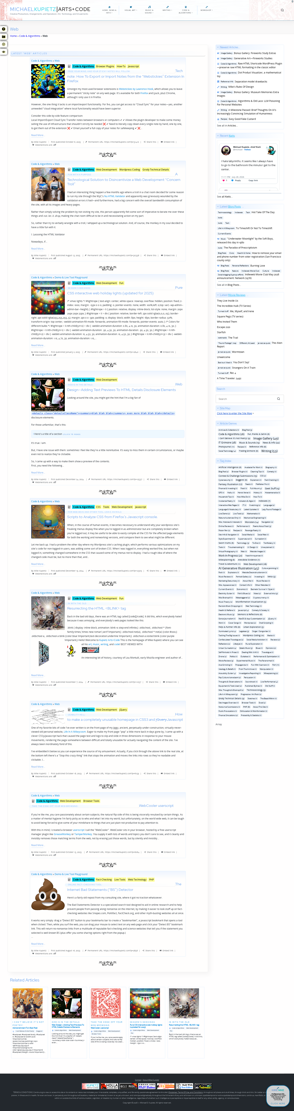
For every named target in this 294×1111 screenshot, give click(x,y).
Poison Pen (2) (224, 530)
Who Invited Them (227, 321)
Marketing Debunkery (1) (229, 581)
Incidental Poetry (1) (227, 501)
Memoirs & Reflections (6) (250, 614)
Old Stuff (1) (270, 686)
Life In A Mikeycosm (75, 731)
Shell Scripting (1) (266, 623)
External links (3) (271, 593)
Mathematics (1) (253, 513)
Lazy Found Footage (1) (271, 509)
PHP (151, 879)
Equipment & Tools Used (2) (230, 686)
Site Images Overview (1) (229, 702)
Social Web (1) (263, 534)
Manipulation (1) (266, 669)
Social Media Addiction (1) (257, 639)
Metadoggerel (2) (243, 597)
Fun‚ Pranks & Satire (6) (259, 434)
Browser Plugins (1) (239, 471)
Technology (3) (243, 543)
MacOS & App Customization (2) (252, 618)
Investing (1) (259, 576)
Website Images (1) (257, 551)
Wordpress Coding (129, 169)
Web (57, 60)
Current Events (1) (226, 589)
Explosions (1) (233, 572)
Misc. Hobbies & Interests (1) (230, 522)
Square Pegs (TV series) (230, 316)
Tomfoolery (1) (269, 543)
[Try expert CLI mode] (128, 1086)
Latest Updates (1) (251, 509)
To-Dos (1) (256, 543)
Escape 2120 (223, 327)
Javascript (133, 66)
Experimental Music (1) (246, 660)
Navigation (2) (267, 522)
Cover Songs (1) (234, 623)
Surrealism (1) (260, 538)
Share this (151, 141)
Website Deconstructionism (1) (254, 572)
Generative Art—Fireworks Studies (246, 58)
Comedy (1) (271, 471)
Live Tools (119, 879)
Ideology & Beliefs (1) (227, 669)
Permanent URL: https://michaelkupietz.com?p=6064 (114, 852)
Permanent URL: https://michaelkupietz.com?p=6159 (114, 773)
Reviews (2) (275, 639)
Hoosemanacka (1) (272, 492)
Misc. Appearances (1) (227, 585)
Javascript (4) (243, 610)
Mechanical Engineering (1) (255, 517)
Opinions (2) (271, 648)
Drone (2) (223, 656)
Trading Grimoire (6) (248, 450)
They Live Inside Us (227, 300)
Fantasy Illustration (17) (230, 484)
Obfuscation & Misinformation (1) (253, 711)
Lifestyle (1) (237, 644)
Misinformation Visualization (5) (251, 601)
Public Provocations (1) (228, 711)
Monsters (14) (251, 521)
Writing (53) (269, 450)
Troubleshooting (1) (236, 547)
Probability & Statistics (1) (251, 715)
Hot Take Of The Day (246, 212)
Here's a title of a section (48, 434)
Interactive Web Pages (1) (229, 505)
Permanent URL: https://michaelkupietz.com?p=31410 (113, 141)
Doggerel (39, 1031)
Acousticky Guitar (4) (227, 673)
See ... (226, 166)
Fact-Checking (104, 879)
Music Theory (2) (225, 602)
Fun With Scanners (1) (260, 665)
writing (104, 644)
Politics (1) (233, 656)
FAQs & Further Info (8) (229, 627)
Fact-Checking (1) (272, 480)
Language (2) (269, 505)
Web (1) (244, 551)
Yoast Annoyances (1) (254, 555)
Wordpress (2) (250, 623)
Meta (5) (272, 576)
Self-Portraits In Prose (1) (229, 652)
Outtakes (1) (245, 656)
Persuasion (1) (249, 677)
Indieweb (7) (264, 500)
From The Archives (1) (248, 669)
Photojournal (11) (226, 446)
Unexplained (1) (267, 547)
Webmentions (41, 144)
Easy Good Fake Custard (238, 119)
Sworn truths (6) (226, 542)
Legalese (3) (244, 631)
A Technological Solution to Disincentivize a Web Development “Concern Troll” (123, 179)
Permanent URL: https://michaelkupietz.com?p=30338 (113, 255)
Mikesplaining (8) (227, 559)
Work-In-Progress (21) (230, 555)
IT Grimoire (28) (227, 442)
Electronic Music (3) (226, 614)
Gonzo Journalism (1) (227, 618)
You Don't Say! (233, 362)
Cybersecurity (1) (226, 480)
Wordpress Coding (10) (253, 635)
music (96, 644)
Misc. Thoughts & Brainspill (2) (231, 690)
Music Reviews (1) (226, 576)
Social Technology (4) (227, 451)
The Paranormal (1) (266, 660)
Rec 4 (226, 373)
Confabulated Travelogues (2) (231, 639)
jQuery (123, 709)
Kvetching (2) (254, 505)
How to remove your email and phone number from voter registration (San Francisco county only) (249, 256)
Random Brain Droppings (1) (230, 606)
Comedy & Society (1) (260, 610)
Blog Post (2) (224, 471)
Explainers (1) (255, 480)
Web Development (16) (255, 564)
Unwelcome (223, 357)
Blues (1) (259, 648)
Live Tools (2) (238, 513)
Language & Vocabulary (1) (230, 509)
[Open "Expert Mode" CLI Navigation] (3, 37)
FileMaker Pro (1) (262, 484)
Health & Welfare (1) (227, 610)
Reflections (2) (224, 644)
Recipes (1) (242, 446)
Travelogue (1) (267, 652)
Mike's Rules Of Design (237, 86)
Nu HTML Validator (114, 196)
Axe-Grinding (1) (225, 665)
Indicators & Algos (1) (246, 501)
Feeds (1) (249, 484)
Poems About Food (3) (262, 526)
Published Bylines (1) (253, 686)
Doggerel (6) (241, 479)
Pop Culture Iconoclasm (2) (230, 677)
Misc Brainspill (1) (226, 597)
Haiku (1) (231, 492)
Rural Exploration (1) (254, 644)
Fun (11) (275, 664)
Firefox (144, 93)
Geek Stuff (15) (272, 488)
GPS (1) (221, 492)
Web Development (106, 169)
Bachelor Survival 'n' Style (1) (262, 589)
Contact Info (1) (246, 585)
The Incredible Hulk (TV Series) (234, 306)
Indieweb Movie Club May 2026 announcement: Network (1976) (248, 274)
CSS (98, 506)
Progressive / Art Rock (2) (251, 694)
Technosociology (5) (256, 690)
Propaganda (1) (241, 665)
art (90, 644)
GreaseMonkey (62, 834)
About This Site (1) (260, 707)
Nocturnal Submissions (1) (229, 707)
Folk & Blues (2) (244, 593)
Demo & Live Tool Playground (71, 277)
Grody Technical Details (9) (231, 698)
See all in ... (249, 86)
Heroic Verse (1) (244, 492)
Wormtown (230, 352)
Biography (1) (271, 467)
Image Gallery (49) (265, 438)
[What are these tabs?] (3, 29)
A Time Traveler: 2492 (229, 378)
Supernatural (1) (245, 538)
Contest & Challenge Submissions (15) (238, 475)
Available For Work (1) (253, 467)
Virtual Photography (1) (228, 551)
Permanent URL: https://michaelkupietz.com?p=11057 (115, 682)
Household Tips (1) (226, 496)
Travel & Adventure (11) (229, 564)
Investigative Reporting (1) (250, 673)
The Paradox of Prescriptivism (237, 247)
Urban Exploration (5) (253, 627)
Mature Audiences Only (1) (230, 517)
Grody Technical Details (156, 169)
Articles (232, 125)
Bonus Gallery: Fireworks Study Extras (248, 53)
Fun (121, 283)
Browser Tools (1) (249, 702)
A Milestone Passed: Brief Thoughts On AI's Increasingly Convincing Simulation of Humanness (246, 111)
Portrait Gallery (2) (243, 576)
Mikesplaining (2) (271, 673)
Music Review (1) (263, 581)
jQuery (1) (272, 618)
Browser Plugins (105, 66)
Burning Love (242, 265)
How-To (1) (257, 496)
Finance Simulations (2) (228, 715)
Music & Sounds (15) (249, 442)
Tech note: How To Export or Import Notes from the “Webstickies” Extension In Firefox (125, 75)
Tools (106, 506)
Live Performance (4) (269, 681)
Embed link (169, 141)
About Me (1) (248, 581)
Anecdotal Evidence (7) (249, 559)
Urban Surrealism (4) (227, 648)
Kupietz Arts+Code (109, 640)
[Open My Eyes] (3, 52)
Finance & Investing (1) (228, 488)
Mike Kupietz (40, 141)
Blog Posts (233, 285)
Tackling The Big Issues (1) (229, 635)
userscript (78, 830)
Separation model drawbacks (243, 81)
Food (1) (244, 488)
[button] (278, 399)
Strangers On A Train (236, 367)
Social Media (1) (248, 534)
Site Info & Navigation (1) (229, 534)
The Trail (227, 337)
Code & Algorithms (29, 36)
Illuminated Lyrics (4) (227, 631)
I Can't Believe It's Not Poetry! (25, 1031)
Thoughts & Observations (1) (230, 681)
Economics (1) (242, 589)
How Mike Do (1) (243, 496)
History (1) (258, 492)
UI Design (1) (252, 547)
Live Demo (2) (224, 513)
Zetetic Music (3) (246, 648)
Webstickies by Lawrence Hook (136, 89)
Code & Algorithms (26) (231, 434)
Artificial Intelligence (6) (230, 467)
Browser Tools (91, 800)
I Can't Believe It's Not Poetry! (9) (234, 438)
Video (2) (257, 593)
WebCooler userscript (103, 805)
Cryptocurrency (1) (261, 597)
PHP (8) (246, 706)
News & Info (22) (271, 442)
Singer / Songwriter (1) (261, 631)
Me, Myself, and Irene (235, 311)
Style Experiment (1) (227, 538)
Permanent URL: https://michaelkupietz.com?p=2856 (113, 950)
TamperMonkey (83, 834)
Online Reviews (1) (226, 526)
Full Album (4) (256, 488)
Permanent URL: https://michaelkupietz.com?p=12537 (116, 479)
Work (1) (222, 623)
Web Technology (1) (254, 606)
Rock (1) (222, 572)
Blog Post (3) (247, 430)
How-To (121, 66)
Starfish (221, 332)
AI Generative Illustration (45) (239, 568)
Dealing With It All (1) (250, 652)
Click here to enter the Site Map (234, 413)
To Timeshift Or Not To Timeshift (244, 228)
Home (13, 36)
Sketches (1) (252, 698)
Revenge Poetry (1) (253, 530)
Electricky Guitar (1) (226, 593)
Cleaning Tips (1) (257, 471)
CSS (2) (263, 475)
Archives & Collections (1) (229, 430)
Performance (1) (243, 526)
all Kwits (226, 196)
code (117, 644)
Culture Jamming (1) (270, 568)
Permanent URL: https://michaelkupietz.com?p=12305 (116, 570)
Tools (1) (222, 547)
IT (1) (244, 505)
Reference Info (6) (257, 446)
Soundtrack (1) (251, 681)
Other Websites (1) (262, 585)
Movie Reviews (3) (226, 660)
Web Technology (137, 879)
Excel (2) (262, 702)
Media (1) (271, 635)
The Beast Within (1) (268, 698)
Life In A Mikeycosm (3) (228, 694)
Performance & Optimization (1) (266, 656)
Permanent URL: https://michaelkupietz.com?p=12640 (112, 352)
